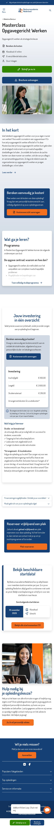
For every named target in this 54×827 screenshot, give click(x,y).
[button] (47, 810)
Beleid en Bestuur (10, 19)
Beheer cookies (40, 806)
